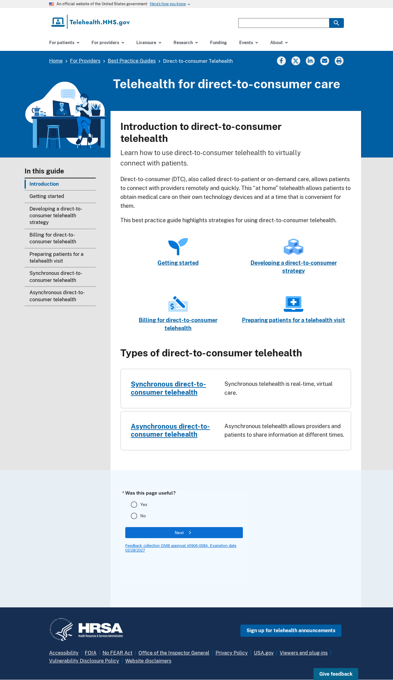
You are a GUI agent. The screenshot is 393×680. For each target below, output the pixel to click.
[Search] (336, 23)
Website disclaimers (148, 661)
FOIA (90, 653)
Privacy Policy (232, 653)
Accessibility (64, 653)
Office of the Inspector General (173, 653)
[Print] (339, 60)
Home (56, 61)
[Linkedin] (310, 60)
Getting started (46, 196)
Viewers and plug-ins (304, 653)
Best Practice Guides (132, 61)
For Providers (85, 61)
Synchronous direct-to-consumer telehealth (55, 276)
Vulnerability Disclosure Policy (84, 661)
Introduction (44, 184)
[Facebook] (281, 60)
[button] (335, 674)
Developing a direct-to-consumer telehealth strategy (55, 216)
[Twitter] (296, 60)
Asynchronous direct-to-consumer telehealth (57, 296)
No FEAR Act (117, 653)
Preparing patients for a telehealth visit (56, 257)
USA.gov (264, 653)
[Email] (324, 60)
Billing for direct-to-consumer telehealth (52, 238)
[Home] (91, 22)
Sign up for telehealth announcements (291, 630)
